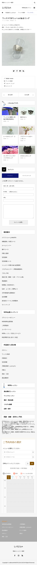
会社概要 (4, 297)
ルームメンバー (6, 245)
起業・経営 (7, 408)
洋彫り (4, 370)
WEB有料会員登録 (7, 321)
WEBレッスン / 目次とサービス (11, 333)
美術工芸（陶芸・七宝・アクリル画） (13, 277)
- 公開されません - (10, 191)
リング (12, 83)
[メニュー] (34, 8)
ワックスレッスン (9, 395)
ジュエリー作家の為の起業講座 (11, 265)
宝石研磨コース (6, 261)
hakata (11, 78)
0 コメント (10, 175)
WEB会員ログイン (26, 7)
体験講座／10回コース (8, 241)
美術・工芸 (5, 374)
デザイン (4, 350)
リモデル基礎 (8, 404)
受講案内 (4, 281)
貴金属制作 (5, 378)
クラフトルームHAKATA (9, 237)
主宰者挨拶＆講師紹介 (8, 293)
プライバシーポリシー (8, 317)
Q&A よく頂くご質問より (10, 289)
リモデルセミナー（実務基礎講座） (12, 269)
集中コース (5, 249)
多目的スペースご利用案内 (10, 300)
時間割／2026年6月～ (8, 285)
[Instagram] (18, 555)
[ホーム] (2, 12)
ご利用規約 (5, 325)
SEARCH (34, 2)
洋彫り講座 (5, 253)
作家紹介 (4, 358)
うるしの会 (5, 273)
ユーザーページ (6, 329)
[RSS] (22, 555)
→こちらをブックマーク (26, 424)
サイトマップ (6, 304)
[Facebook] (15, 555)
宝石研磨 (4, 362)
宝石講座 (4, 257)
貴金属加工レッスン (10, 391)
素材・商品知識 (8, 400)
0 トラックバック (27, 175)
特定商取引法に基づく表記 (10, 337)
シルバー (8, 83)
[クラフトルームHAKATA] (6, 8)
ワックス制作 (5, 20)
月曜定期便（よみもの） (9, 366)
